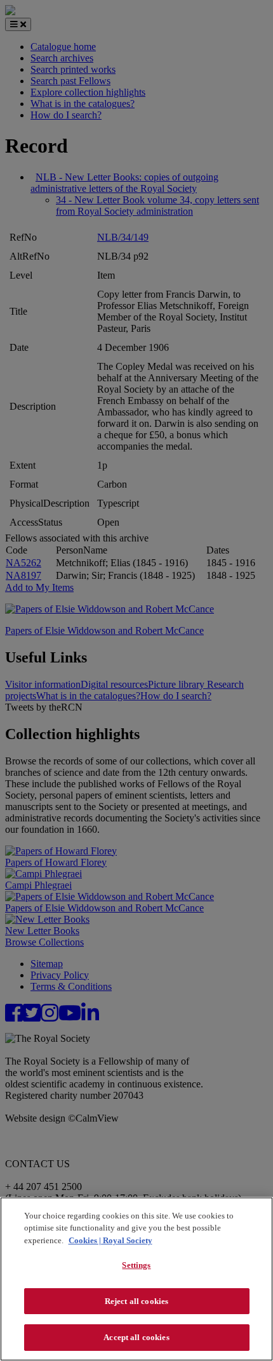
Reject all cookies (136, 1301)
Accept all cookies (136, 1337)
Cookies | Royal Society (110, 1240)
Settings (136, 1265)
